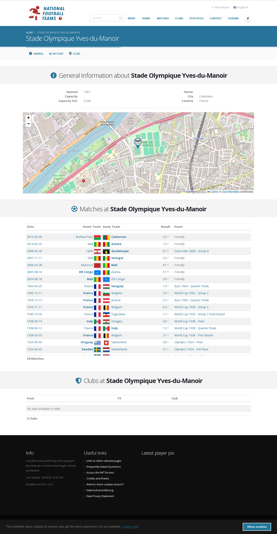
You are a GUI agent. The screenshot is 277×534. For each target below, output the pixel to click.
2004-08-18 (34, 279)
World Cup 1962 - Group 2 (191, 293)
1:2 (165, 244)
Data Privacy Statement (100, 496)
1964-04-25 (34, 286)
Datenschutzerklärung (99, 490)
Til (119, 398)
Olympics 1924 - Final (188, 342)
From (30, 398)
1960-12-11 (34, 293)
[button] (138, 143)
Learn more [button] (130, 526)
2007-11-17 (34, 258)
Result (165, 227)
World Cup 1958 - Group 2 (191, 307)
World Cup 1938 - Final (189, 321)
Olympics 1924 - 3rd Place (191, 349)
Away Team (111, 227)
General (38, 53)
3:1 (164, 272)
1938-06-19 (34, 321)
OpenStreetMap (230, 191)
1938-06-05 (34, 335)
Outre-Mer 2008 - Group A (191, 251)
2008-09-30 (34, 251)
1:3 (165, 286)
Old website (221, 7)
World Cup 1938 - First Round (193, 335)
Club (175, 398)
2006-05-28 (34, 265)
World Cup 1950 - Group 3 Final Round (199, 314)
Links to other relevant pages (103, 461)
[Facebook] (248, 18)
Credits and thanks (97, 478)
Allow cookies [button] (257, 526)
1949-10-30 (34, 314)
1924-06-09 (34, 342)
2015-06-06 (34, 237)
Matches (57, 53)
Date (30, 227)
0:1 (164, 251)
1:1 (165, 314)
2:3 (165, 237)
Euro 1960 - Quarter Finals (191, 300)
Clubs (76, 53)
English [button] (242, 7)
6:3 (165, 307)
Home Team (92, 227)
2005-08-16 (34, 272)
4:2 (165, 321)
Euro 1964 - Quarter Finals (191, 286)
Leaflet (214, 191)
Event (178, 227)
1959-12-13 (34, 300)
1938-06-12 (34, 328)
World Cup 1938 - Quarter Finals (195, 328)
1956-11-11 (34, 307)
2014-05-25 (34, 244)
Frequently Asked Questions (103, 466)
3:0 (165, 279)
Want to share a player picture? (105, 484)
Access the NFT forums (100, 472)
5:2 (165, 300)
